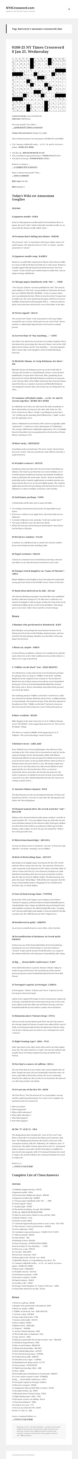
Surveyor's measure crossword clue (28, 1433)
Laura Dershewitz (38, 1427)
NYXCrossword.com (20, 8)
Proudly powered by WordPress (23, 1455)
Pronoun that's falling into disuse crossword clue (40, 1431)
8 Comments (27, 1435)
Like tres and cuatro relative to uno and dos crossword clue (38, 1428)
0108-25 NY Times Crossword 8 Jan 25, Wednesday (38, 49)
